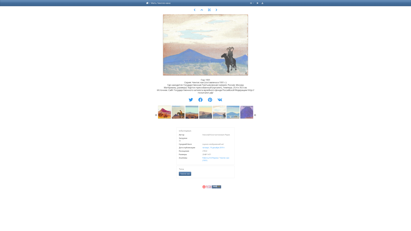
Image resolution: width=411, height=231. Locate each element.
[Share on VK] (219, 100)
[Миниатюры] (202, 10)
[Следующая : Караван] (216, 10)
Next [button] (255, 115)
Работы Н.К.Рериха (210, 158)
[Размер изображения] (252, 3)
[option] (164, 112)
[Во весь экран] (209, 10)
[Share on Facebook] (201, 100)
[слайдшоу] (257, 3)
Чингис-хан (185, 174)
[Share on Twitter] (191, 100)
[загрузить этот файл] (262, 3)
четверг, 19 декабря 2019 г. (213, 147)
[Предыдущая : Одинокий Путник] (194, 10)
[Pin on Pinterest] (210, 100)
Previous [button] (156, 115)
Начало (147, 3)
